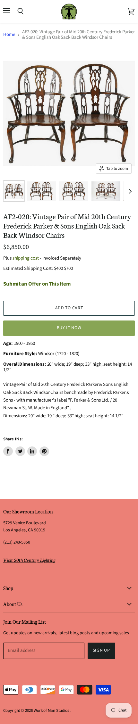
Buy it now (69, 328)
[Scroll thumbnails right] (129, 191)
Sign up (101, 650)
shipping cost (26, 258)
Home (9, 34)
